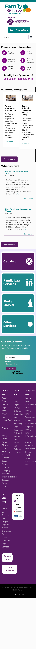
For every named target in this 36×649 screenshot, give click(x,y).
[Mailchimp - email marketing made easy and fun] (18, 374)
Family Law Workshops (29, 413)
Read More (28, 198)
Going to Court (17, 454)
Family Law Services (5, 511)
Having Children (17, 409)
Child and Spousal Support (18, 436)
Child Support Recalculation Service (29, 460)
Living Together (17, 403)
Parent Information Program (29, 423)
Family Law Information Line (29, 403)
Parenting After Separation (18, 426)
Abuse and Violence (17, 445)
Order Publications (10, 569)
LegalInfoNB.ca (6, 420)
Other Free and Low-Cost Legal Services (6, 540)
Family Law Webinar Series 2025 (17, 172)
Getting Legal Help (5, 407)
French (17, 364)
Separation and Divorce (18, 417)
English (9, 364)
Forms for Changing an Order (6, 470)
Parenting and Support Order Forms (6, 457)
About (4, 398)
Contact (5, 401)
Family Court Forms (4, 438)
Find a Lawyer (5, 520)
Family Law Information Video (29, 434)
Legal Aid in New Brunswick (6, 527)
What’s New (4, 415)
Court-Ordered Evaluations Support (29, 447)
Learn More (9, 141)
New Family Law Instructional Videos (18, 210)
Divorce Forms (5, 446)
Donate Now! (7, 557)
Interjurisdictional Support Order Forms (6, 482)
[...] (18, 194)
